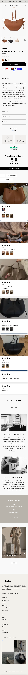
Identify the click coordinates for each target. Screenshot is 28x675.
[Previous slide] (12, 563)
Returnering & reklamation (7, 622)
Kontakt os (4, 630)
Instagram (10, 593)
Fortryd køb (4, 619)
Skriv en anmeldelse (14, 168)
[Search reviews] (2, 175)
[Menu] (2, 5)
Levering (3, 617)
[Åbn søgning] (5, 5)
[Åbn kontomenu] (22, 5)
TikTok (16, 593)
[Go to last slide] (3, 19)
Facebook (4, 593)
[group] (4, 40)
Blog (3, 626)
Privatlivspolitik (5, 632)
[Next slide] (24, 19)
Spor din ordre (5, 624)
